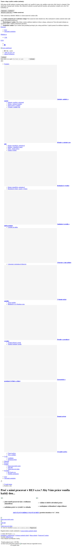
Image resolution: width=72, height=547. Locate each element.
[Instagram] (4, 45)
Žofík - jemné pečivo (13, 148)
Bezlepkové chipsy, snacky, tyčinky (17, 189)
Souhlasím (11, 10)
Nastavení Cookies (43, 535)
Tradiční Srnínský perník (14, 344)
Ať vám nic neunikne (7, 527)
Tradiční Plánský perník (14, 342)
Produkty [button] (6, 64)
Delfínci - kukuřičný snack (15, 147)
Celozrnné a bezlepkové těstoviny (17, 264)
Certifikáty (11, 458)
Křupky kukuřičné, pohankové (16, 145)
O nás (5, 456)
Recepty (6, 463)
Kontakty (6, 470)
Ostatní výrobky (12, 150)
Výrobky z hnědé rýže (14, 107)
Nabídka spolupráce (13, 474)
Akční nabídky (12, 302)
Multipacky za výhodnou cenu (16, 304)
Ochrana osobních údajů (22, 535)
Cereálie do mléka (13, 227)
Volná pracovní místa (13, 469)
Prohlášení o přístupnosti (7, 535)
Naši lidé (10, 467)
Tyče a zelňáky (12, 455)
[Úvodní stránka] (6, 48)
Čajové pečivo (12, 453)
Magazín (6, 461)
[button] (2, 40)
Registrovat (33, 527)
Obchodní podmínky (10, 31)
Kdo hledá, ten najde (6, 59)
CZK (5, 37)
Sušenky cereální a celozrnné (16, 102)
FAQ (5, 30)
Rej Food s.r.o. (12, 472)
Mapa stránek (33, 535)
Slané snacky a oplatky (14, 105)
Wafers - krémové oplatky (15, 104)
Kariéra (6, 464)
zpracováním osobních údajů (29, 531)
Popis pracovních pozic (14, 466)
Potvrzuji (3, 27)
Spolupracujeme (12, 459)
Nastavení (4, 10)
